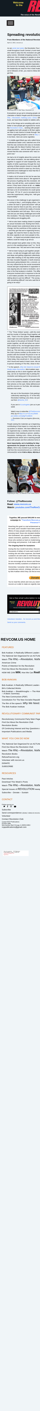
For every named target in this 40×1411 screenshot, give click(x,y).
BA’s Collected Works (11, 688)
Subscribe (6, 810)
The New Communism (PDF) (14, 697)
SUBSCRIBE (7, 766)
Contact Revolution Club (12, 819)
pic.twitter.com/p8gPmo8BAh (21, 416)
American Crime (9, 663)
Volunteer (6, 816)
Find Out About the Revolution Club (17, 669)
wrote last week (18, 48)
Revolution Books (9, 725)
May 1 (37, 135)
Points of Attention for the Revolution (18, 666)
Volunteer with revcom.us (13, 760)
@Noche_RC (22, 400)
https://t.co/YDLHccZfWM (28, 414)
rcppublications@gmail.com (14, 827)
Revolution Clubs (16, 128)
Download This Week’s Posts (15, 782)
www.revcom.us (22, 504)
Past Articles (7, 779)
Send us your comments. (16, 622)
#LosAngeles (25, 405)
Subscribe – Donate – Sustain (15, 792)
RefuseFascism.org (10, 757)
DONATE (6, 763)
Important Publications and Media (17, 731)
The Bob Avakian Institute (13, 707)
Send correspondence (11, 813)
